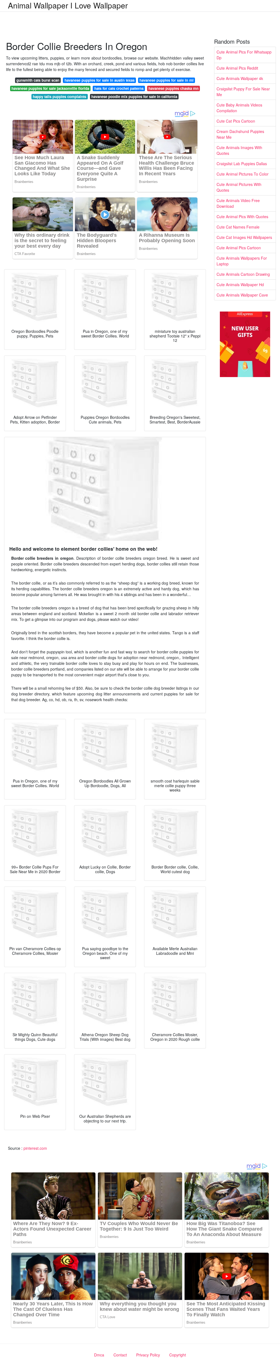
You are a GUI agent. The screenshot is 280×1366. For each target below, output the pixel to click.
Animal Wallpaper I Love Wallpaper (68, 5)
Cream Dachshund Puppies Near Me (240, 134)
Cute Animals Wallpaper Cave (242, 295)
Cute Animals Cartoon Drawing (243, 274)
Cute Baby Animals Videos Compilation (239, 107)
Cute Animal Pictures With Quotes (239, 187)
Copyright (177, 1355)
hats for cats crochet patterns (119, 88)
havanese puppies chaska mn (173, 88)
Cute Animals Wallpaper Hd (240, 284)
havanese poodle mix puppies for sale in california (134, 96)
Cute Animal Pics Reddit (237, 68)
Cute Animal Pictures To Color (243, 174)
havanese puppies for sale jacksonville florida (50, 88)
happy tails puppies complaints (59, 96)
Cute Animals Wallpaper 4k (240, 78)
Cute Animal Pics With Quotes (242, 216)
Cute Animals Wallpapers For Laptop (242, 260)
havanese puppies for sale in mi (166, 80)
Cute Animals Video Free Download (238, 203)
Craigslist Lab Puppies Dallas (242, 163)
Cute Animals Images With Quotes (239, 150)
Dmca (99, 1355)
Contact (120, 1355)
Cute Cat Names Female (238, 227)
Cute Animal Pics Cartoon (239, 247)
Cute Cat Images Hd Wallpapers (244, 237)
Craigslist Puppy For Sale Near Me (243, 91)
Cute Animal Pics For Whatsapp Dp (244, 54)
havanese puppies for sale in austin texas (100, 80)
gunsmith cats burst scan (37, 80)
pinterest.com (35, 1148)
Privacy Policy (148, 1355)
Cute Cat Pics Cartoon (236, 121)
